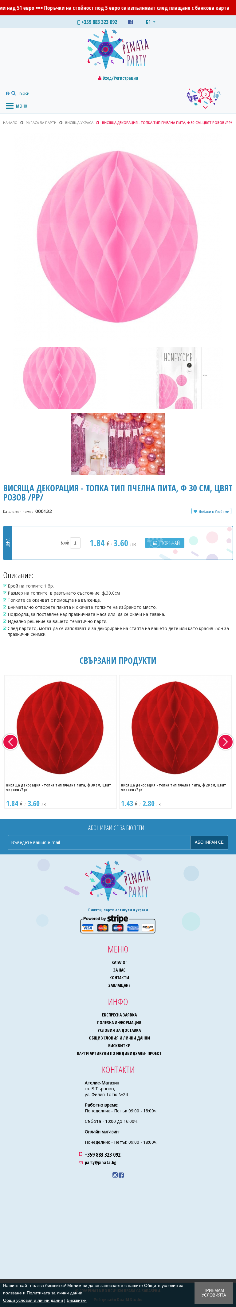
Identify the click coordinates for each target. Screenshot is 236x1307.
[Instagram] (115, 1175)
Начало (10, 122)
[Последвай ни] (130, 22)
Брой (65, 542)
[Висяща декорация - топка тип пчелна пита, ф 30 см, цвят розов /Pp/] (118, 237)
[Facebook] (121, 1175)
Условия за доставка (119, 1030)
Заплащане (119, 985)
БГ (148, 22)
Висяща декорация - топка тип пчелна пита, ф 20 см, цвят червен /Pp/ (173, 787)
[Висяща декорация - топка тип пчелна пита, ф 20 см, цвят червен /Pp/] (175, 727)
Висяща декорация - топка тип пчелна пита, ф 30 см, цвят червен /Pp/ (58, 787)
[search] (13, 93)
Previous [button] (10, 742)
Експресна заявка (119, 1015)
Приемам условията (214, 1292)
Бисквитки (119, 1045)
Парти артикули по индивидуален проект (119, 1053)
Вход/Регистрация (120, 78)
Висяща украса (79, 122)
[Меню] (10, 105)
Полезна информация (119, 1022)
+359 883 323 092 (102, 1154)
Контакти (119, 977)
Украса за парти (41, 122)
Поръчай (170, 543)
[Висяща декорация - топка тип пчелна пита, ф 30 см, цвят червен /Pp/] (60, 727)
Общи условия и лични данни (119, 1038)
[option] (60, 742)
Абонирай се (209, 842)
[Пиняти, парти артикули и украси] (118, 50)
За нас (119, 970)
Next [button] (226, 742)
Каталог (119, 962)
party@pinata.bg (100, 1162)
